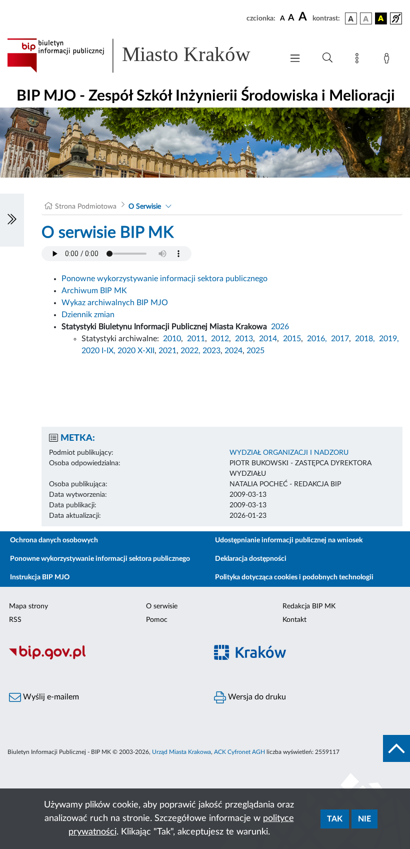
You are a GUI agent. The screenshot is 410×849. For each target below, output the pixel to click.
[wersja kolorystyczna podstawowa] (351, 18)
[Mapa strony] (359, 60)
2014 (268, 339)
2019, (389, 339)
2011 (196, 339)
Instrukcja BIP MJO (40, 577)
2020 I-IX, (99, 351)
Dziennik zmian (88, 315)
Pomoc (157, 619)
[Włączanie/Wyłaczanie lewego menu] (12, 220)
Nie (364, 819)
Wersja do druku (256, 697)
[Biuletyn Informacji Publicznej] (103, 658)
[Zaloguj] (388, 60)
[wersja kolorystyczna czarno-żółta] (381, 18)
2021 (167, 351)
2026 (280, 327)
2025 (255, 351)
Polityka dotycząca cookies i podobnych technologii (294, 577)
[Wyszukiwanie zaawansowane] (327, 58)
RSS (15, 619)
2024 (233, 351)
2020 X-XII (136, 351)
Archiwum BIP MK (94, 291)
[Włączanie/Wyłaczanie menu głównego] (295, 59)
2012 (220, 339)
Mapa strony (28, 606)
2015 (292, 339)
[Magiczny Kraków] (307, 658)
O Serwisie (144, 206)
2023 (211, 351)
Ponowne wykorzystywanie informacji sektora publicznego (165, 279)
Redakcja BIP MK (309, 606)
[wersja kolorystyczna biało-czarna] (366, 18)
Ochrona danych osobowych (54, 540)
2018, (365, 339)
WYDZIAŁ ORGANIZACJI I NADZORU (289, 452)
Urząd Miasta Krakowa (181, 752)
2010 (172, 339)
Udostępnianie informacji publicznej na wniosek (288, 540)
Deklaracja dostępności (250, 558)
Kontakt (294, 619)
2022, (191, 351)
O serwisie (162, 606)
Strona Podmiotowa (85, 206)
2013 (244, 339)
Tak (334, 819)
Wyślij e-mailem (50, 697)
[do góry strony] (396, 748)
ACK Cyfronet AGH (239, 752)
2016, (317, 339)
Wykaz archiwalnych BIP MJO (115, 303)
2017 (340, 339)
